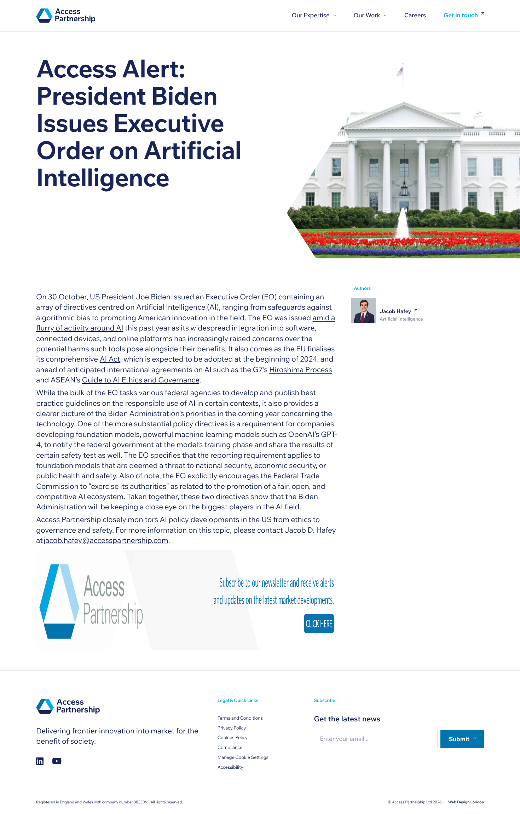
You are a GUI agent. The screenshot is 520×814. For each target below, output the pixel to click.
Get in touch (461, 15)
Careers (415, 15)
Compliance (230, 747)
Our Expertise (310, 15)
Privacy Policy (232, 728)
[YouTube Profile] (57, 761)
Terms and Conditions (240, 718)
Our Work (367, 15)
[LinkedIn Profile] (40, 761)
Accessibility (230, 767)
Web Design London (466, 802)
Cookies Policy (233, 737)
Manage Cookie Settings (243, 757)
